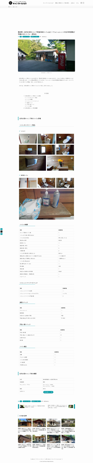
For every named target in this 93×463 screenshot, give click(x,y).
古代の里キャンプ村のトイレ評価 (32, 96)
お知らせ (33, 459)
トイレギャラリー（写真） (32, 97)
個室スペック (29, 102)
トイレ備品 (29, 106)
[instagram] (81, 3)
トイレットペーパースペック (33, 101)
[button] (1, 229)
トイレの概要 (29, 99)
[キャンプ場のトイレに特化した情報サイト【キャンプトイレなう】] (18, 3)
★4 (20, 36)
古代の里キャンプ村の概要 (31, 108)
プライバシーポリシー (40, 459)
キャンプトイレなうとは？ (57, 459)
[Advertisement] (46, 17)
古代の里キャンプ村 (48, 392)
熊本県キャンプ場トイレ (35, 36)
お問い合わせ (47, 459)
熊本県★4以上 (44, 36)
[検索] (83, 3)
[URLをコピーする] (1, 234)
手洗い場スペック (30, 104)
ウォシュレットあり (26, 36)
